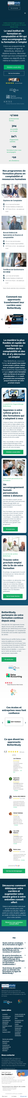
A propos (5, 1014)
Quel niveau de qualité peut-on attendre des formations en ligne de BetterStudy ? (11, 970)
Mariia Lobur (17, 849)
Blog (16, 1018)
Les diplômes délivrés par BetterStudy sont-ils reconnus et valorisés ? (13, 950)
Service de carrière (7, 1039)
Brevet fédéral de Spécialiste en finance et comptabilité (13, 235)
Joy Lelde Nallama (16, 831)
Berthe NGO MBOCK (19, 796)
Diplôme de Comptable (12, 200)
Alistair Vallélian (18, 813)
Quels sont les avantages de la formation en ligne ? (12, 944)
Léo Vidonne (17, 758)
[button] (25, 13)
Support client (6, 1032)
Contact (4, 1030)
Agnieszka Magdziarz (16, 778)
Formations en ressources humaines (6, 1022)
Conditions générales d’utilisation (18, 1033)
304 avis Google (18, 83)
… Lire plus (15, 790)
